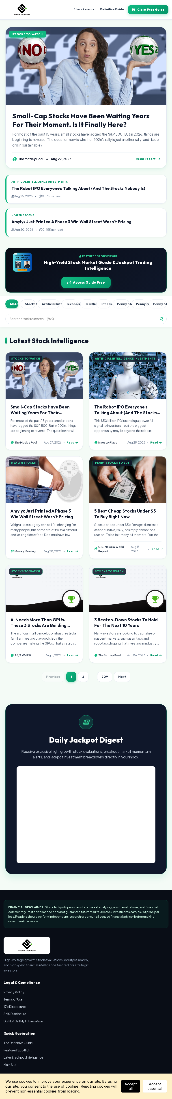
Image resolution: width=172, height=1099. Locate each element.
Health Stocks (89, 304)
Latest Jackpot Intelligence (23, 1057)
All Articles (14, 304)
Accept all (131, 1086)
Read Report (146, 159)
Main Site (10, 1065)
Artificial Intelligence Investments (51, 304)
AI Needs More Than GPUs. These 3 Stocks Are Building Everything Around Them (39, 625)
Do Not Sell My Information (23, 1021)
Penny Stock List (141, 304)
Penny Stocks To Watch (160, 304)
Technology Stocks (72, 304)
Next (122, 677)
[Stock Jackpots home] (22, 10)
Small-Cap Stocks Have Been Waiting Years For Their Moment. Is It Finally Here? (81, 120)
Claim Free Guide (150, 10)
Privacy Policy (14, 992)
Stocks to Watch (30, 304)
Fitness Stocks (105, 304)
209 (104, 677)
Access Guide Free (89, 282)
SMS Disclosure (15, 1014)
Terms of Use (13, 999)
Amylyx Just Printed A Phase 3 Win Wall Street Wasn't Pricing (71, 221)
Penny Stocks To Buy (123, 304)
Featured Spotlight (18, 1050)
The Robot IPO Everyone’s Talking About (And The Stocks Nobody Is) (78, 188)
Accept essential (155, 1086)
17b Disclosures (15, 1007)
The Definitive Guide (18, 1043)
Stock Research (85, 9)
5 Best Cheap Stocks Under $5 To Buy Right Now (125, 513)
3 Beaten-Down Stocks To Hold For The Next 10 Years (126, 622)
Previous (53, 677)
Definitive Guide (112, 9)
